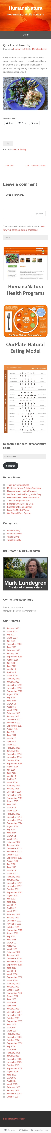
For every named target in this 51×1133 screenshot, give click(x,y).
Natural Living (13, 537)
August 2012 (12, 895)
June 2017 (11, 735)
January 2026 (13, 628)
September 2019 (14, 657)
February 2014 (13, 842)
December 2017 (14, 719)
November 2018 (14, 688)
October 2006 (13, 1040)
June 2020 (11, 647)
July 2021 (11, 641)
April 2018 (11, 707)
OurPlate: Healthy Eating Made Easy (24, 494)
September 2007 (14, 1021)
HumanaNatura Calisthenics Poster (23, 497)
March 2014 (12, 839)
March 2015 (12, 811)
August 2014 (12, 826)
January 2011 (13, 955)
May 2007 (11, 1028)
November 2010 (14, 961)
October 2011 (13, 927)
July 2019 (11, 663)
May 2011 (11, 943)
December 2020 (14, 644)
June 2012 (11, 902)
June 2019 (11, 666)
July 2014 (11, 829)
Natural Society (14, 540)
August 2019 (12, 660)
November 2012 (14, 886)
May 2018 (11, 704)
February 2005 (13, 1087)
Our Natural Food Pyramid (19, 513)
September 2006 (14, 1043)
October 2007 (13, 1018)
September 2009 (14, 977)
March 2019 (12, 675)
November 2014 (14, 820)
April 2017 (11, 741)
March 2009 (12, 980)
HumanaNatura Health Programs (22, 491)
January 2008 (13, 1009)
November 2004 (14, 1094)
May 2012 (11, 905)
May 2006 (11, 1050)
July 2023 (11, 635)
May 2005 (11, 1078)
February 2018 (13, 713)
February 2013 (13, 877)
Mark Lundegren (39, 49)
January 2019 (13, 682)
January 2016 (13, 789)
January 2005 (13, 1090)
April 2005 (11, 1081)
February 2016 (13, 785)
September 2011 (14, 930)
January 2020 (13, 653)
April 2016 (11, 779)
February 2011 (13, 952)
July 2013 (11, 864)
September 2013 (14, 858)
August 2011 (12, 933)
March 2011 (12, 949)
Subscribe (10, 466)
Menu (26, 34)
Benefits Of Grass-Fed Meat (20, 504)
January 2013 (13, 880)
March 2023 (12, 638)
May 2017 (11, 738)
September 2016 (14, 763)
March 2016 (12, 782)
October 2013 (13, 855)
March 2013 (12, 873)
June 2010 (11, 968)
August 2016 (12, 767)
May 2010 (11, 971)
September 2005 (14, 1068)
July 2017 (11, 732)
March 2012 (12, 911)
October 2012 (13, 889)
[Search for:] (25, 237)
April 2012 (11, 908)
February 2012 (13, 914)
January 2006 (13, 1056)
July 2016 (11, 770)
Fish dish (9, 166)
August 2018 (12, 694)
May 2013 (11, 870)
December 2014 (14, 817)
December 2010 (14, 958)
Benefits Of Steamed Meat (19, 507)
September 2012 (14, 892)
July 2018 (11, 697)
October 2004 (13, 1097)
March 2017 (12, 745)
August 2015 (12, 801)
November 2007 (14, 1015)
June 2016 (11, 773)
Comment (39, 214)
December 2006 (14, 1037)
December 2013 (14, 848)
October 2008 (13, 990)
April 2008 (11, 1006)
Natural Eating (19, 149)
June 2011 (11, 939)
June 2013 (11, 867)
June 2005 (11, 1075)
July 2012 (11, 899)
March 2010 (12, 974)
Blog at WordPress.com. (14, 1119)
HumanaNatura (25, 8)
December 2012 (14, 883)
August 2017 (12, 729)
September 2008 (14, 993)
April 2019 (11, 672)
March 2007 (12, 1031)
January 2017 (13, 751)
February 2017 (13, 748)
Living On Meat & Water (18, 510)
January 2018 (13, 716)
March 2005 (12, 1084)
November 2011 (14, 924)
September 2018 (14, 691)
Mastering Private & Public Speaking (24, 488)
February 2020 (13, 650)
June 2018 (11, 701)
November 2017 (14, 723)
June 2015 (11, 804)
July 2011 (11, 936)
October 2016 (13, 760)
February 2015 (13, 814)
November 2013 (14, 851)
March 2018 (12, 710)
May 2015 (11, 807)
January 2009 (13, 987)
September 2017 (14, 726)
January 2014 (13, 845)
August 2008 (12, 996)
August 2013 (12, 861)
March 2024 (12, 631)
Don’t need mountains (36, 166)
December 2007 (14, 1012)
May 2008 (11, 1002)
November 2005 (14, 1062)
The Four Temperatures (18, 485)
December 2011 (14, 921)
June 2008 (11, 999)
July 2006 (11, 1046)
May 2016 (11, 776)
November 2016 (14, 757)
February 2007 (13, 1034)
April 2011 (11, 946)
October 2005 (13, 1065)
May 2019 (11, 669)
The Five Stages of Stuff (18, 501)
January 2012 (13, 917)
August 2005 (12, 1072)
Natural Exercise (14, 534)
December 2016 (14, 754)
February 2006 (13, 1053)
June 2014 (11, 833)
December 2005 (14, 1059)
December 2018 (14, 685)
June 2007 (11, 1024)
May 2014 (11, 836)
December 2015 (14, 792)
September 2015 (14, 798)
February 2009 (13, 984)
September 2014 (14, 823)
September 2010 (14, 965)
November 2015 (14, 795)
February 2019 (13, 679)
